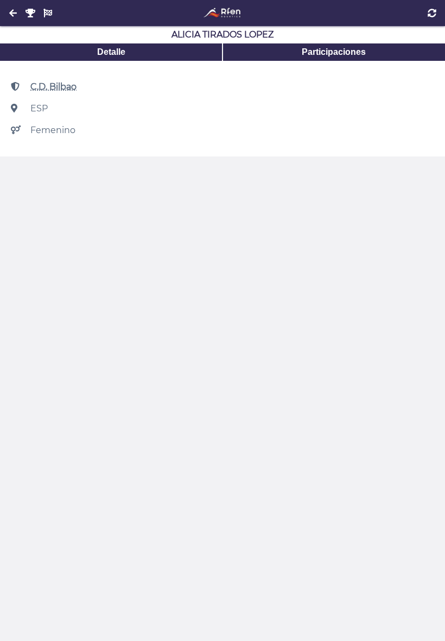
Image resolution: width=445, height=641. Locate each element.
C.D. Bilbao (53, 86)
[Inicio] (222, 13)
